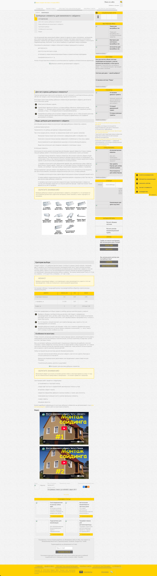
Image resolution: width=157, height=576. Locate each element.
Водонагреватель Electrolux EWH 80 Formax (108, 139)
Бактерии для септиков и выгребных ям (114, 42)
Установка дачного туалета (115, 93)
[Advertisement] (64, 77)
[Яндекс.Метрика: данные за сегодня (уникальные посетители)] (117, 572)
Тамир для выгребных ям (114, 27)
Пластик (109, 245)
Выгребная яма (109, 266)
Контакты (88, 572)
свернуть (153, 194)
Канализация (45, 12)
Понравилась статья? (65, 483)
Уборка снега (89, 9)
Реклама (105, 572)
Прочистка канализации (70, 9)
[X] (86, 487)
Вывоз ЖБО (51, 9)
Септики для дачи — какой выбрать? (108, 73)
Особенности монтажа (45, 29)
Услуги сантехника (107, 9)
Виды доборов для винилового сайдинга (50, 24)
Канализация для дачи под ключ (115, 203)
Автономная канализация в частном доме (84, 504)
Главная (39, 9)
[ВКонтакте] (84, 487)
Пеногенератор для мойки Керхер (116, 172)
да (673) (66, 489)
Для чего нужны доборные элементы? (50, 22)
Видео (40, 31)
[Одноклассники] (88, 487)
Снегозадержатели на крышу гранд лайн (56, 504)
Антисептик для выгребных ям (115, 48)
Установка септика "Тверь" (104, 80)
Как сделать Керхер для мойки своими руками (116, 166)
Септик (109, 262)
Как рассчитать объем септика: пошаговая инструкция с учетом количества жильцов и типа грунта (107, 61)
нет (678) (66, 494)
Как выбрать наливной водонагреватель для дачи (107, 123)
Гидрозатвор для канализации (55, 522)
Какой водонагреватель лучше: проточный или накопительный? (108, 131)
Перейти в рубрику (101, 53)
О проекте (117, 566)
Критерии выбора (43, 27)
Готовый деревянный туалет (114, 108)
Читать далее (56, 516)
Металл (109, 249)
